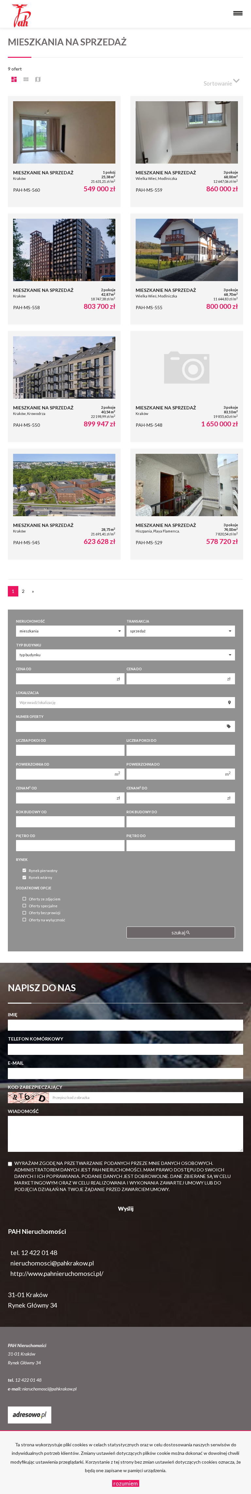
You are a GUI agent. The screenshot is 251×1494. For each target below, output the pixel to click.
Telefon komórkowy (35, 1038)
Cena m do (136, 788)
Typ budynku (28, 645)
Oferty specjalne (43, 906)
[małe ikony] (26, 79)
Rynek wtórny (40, 878)
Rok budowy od (31, 812)
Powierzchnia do (143, 764)
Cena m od (26, 788)
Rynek (21, 860)
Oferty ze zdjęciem (44, 899)
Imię (12, 1014)
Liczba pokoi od (31, 740)
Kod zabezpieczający (35, 1087)
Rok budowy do (141, 812)
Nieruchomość (30, 621)
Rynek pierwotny (43, 870)
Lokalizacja (27, 693)
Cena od (23, 669)
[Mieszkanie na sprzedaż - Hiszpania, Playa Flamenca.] (186, 504)
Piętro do (136, 836)
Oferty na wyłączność (47, 920)
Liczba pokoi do (141, 740)
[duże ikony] (14, 79)
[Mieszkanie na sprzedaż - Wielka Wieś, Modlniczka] (186, 151)
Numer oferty (29, 717)
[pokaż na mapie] (38, 79)
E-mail (16, 1063)
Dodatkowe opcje (33, 888)
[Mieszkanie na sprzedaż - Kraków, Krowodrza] (64, 386)
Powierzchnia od (32, 764)
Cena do (134, 669)
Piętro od (25, 836)
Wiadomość (23, 1111)
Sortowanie (218, 83)
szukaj (179, 932)
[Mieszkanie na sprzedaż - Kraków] (64, 151)
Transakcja (137, 621)
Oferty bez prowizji (44, 913)
